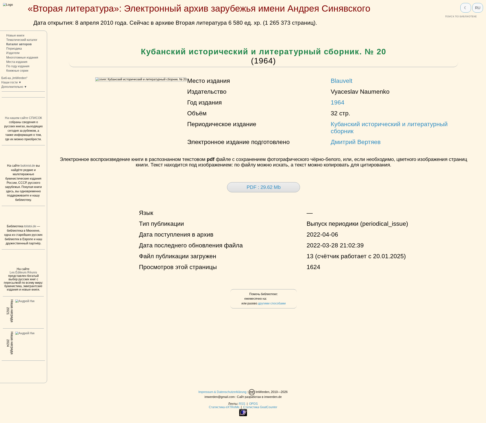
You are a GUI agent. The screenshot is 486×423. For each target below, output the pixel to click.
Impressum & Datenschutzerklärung (222, 392)
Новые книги (15, 35)
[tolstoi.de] (23, 216)
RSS (242, 403)
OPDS (253, 403)
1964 (337, 102)
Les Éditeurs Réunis (23, 272)
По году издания (17, 66)
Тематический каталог (21, 40)
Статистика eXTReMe (224, 407)
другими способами (272, 303)
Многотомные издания (22, 57)
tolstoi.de (30, 226)
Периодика (14, 48)
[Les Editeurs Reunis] (23, 260)
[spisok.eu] (23, 108)
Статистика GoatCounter (260, 407)
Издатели (13, 53)
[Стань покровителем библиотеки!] (275, 299)
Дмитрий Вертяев (356, 142)
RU (477, 8)
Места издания (16, 61)
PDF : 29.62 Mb (264, 187)
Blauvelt (341, 80)
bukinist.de (28, 165)
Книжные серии (17, 70)
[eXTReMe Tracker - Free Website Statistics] (243, 415)
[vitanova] (23, 371)
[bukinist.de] (23, 155)
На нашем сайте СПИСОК (23, 118)
